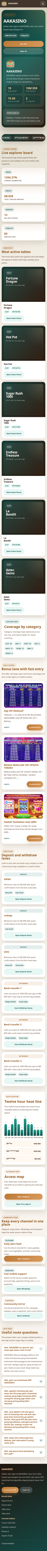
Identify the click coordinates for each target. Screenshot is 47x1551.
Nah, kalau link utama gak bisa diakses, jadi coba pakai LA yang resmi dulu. (19, 1440)
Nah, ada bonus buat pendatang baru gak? (19, 1452)
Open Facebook (23, 1316)
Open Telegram (23, 1197)
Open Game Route (13, 318)
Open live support (23, 1204)
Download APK (10, 1490)
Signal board (7, 1500)
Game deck (6, 1505)
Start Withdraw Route (24, 1008)
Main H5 (23, 51)
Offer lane (6, 1509)
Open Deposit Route (23, 899)
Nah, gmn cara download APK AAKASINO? (17, 1381)
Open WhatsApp (23, 1289)
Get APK (23, 44)
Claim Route (34, 727)
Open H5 (26, 1490)
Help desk (6, 1513)
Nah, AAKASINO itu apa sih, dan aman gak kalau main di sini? (19, 1348)
